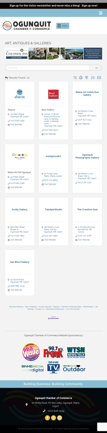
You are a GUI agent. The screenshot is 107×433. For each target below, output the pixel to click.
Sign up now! (90, 5)
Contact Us (40, 309)
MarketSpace (88, 307)
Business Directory (16, 307)
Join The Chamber (73, 309)
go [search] (96, 68)
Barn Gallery (48, 110)
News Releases (31, 307)
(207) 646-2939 (55, 411)
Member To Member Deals (71, 307)
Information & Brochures (55, 309)
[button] (6, 78)
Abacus (11, 110)
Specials (56, 307)
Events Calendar (45, 307)
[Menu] (100, 13)
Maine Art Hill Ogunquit (19, 172)
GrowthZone (83, 429)
